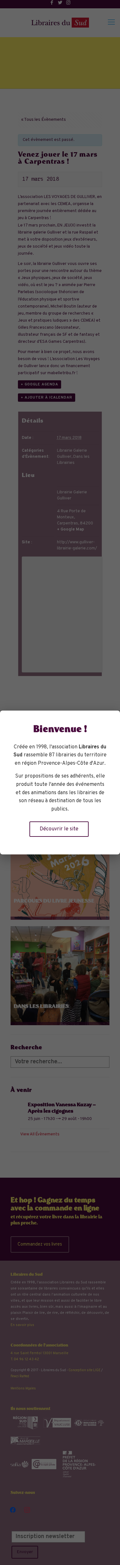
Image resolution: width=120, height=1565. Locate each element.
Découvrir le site (59, 829)
